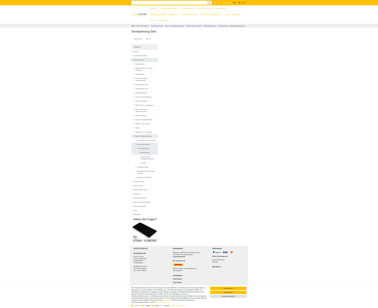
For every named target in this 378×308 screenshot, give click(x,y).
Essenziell (138, 306)
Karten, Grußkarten (232, 14)
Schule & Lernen (204, 8)
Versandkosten (177, 279)
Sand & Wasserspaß (193, 26)
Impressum (166, 300)
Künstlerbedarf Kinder (158, 14)
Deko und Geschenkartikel (211, 14)
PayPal (157, 306)
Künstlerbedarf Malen (169, 8)
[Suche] (209, 3)
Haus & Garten (221, 8)
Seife (153, 20)
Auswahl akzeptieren (228, 296)
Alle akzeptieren (228, 288)
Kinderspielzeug (188, 8)
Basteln (153, 8)
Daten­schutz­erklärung (162, 302)
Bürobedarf (163, 20)
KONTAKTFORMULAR (140, 248)
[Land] (234, 2)
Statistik (147, 306)
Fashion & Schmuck (189, 14)
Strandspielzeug (209, 26)
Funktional (166, 306)
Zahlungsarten (177, 282)
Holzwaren (173, 14)
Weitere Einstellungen (178, 306)
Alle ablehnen (228, 292)
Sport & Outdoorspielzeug (174, 26)
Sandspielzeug (223, 26)
